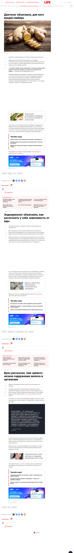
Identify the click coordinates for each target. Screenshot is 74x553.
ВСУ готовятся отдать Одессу (24, 205)
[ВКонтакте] (22, 181)
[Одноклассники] (25, 181)
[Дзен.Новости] (13, 181)
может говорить (37, 294)
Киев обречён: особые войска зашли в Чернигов (9, 364)
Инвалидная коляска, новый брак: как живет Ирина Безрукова (40, 206)
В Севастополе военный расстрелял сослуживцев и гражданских (40, 359)
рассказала (22, 488)
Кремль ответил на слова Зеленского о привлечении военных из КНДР (24, 359)
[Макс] (16, 181)
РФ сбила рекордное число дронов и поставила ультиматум (9, 200)
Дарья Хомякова (12, 168)
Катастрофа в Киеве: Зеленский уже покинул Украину (8, 206)
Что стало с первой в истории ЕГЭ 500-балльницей (40, 200)
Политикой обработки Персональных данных (29, 6)
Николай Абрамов (13, 527)
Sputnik (32, 71)
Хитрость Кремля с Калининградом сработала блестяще (9, 359)
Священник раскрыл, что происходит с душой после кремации (39, 364)
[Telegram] (19, 181)
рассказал (27, 394)
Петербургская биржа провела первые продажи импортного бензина (25, 200)
